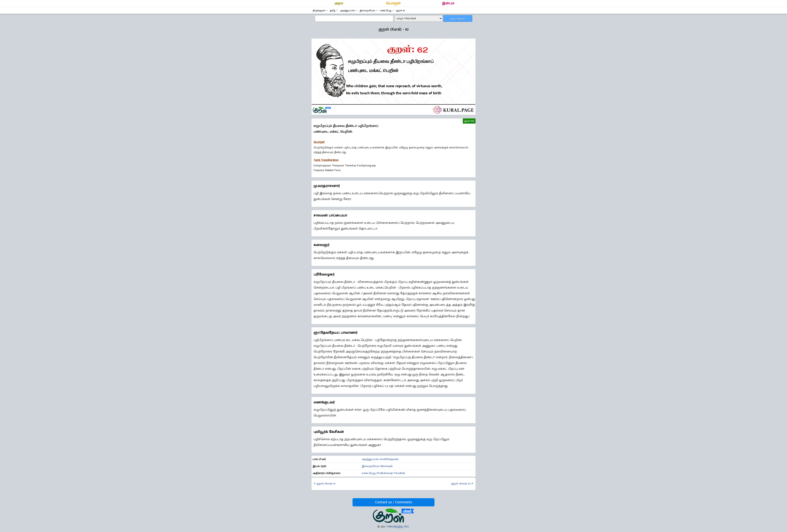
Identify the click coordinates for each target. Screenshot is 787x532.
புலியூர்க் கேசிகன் (329, 432)
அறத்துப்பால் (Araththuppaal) (380, 459)
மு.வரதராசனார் (327, 186)
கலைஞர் (321, 245)
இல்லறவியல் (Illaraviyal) (377, 466)
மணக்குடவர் (324, 402)
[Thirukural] (393, 521)
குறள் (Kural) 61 (325, 483)
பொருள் (393, 3)
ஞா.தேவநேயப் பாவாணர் (335, 332)
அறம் (338, 3)
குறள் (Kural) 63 (461, 483)
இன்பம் (448, 3)
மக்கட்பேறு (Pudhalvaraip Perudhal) (383, 473)
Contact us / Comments (393, 502)
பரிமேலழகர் (324, 274)
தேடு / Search (457, 18)
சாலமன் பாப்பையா (330, 215)
